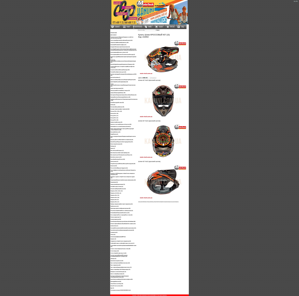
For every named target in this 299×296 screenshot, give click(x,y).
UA (294, 1)
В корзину (153, 77)
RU (297, 1)
